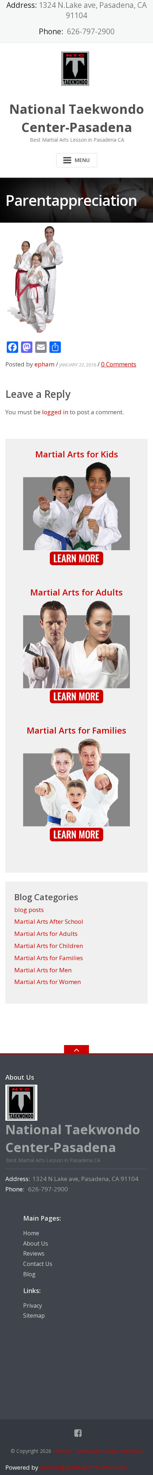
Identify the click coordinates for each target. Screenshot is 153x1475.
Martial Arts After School (48, 921)
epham (44, 364)
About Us (35, 1243)
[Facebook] (78, 1433)
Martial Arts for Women (47, 982)
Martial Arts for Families (76, 730)
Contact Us (37, 1264)
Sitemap (34, 1315)
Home (31, 1233)
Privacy (32, 1305)
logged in (55, 412)
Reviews (33, 1253)
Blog (29, 1274)
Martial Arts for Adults (76, 592)
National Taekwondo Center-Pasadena (97, 1451)
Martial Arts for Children (48, 946)
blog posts (29, 910)
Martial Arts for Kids (76, 454)
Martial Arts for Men (43, 970)
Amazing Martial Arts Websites (82, 1467)
